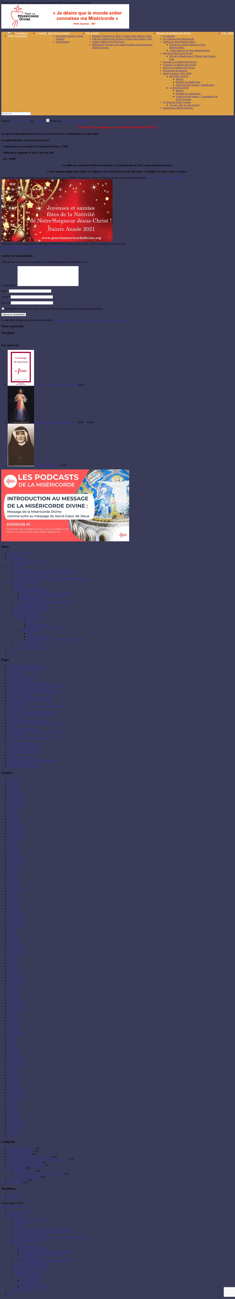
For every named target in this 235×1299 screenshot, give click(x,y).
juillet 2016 (13, 1072)
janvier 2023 (14, 885)
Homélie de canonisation (188, 93)
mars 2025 (13, 819)
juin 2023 (12, 871)
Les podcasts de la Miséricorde (178, 39)
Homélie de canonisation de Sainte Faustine (30, 700)
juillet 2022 (13, 897)
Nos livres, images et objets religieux (32, 561)
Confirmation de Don (18, 680)
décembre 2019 (15, 974)
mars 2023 (13, 879)
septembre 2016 (16, 1066)
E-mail (5, 296)
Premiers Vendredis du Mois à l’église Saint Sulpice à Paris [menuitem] (43, 1228)
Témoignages (62, 41)
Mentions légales (16, 709)
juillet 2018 (13, 1012)
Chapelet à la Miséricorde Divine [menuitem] (30, 1266)
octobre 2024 (14, 833)
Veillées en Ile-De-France (27, 1176)
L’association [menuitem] (14, 1214)
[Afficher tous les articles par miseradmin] (47, 121)
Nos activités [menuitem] (14, 1226)
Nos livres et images (59, 33)
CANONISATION (179, 87)
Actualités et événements (74, 121)
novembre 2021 (16, 920)
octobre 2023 (14, 862)
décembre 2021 (15, 917)
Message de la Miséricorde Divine (174, 33)
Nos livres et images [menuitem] (18, 1217)
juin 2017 (12, 1040)
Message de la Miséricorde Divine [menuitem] (25, 1240)
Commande (13, 674)
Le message (169, 36)
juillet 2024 (13, 839)
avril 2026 (13, 787)
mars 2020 (13, 968)
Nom (4, 291)
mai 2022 (12, 902)
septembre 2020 (16, 954)
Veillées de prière (16, 1168)
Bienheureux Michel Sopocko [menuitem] (29, 1289)
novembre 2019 (16, 977)
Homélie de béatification (188, 82)
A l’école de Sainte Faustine (177, 102)
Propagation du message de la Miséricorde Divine (33, 760)
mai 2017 (12, 1043)
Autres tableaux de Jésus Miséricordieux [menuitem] (40, 1254)
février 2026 (14, 793)
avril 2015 (13, 1109)
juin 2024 (12, 842)
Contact (225, 33)
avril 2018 (13, 1020)
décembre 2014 (15, 1121)
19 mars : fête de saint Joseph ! (184, 105)
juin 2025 (12, 810)
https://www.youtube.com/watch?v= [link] (165, 177)
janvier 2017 (14, 1055)
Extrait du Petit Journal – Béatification (195, 85)
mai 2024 (12, 845)
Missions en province (24, 1171)
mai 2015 (12, 1107)
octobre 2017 (14, 1035)
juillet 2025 (13, 807)
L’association (42, 33)
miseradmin (40, 121)
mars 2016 (13, 1081)
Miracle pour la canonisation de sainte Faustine (31, 714)
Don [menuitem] (10, 1295)
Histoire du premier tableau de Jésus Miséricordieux (46, 593)
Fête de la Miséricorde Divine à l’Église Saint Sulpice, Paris (122, 39)
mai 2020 (12, 963)
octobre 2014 (14, 1127)
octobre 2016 (14, 1063)
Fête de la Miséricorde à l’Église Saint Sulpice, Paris (46, 601)
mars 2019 (13, 994)
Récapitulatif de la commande (23, 729)
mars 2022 (13, 908)
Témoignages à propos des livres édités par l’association (36, 732)
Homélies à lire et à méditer (15, 249)
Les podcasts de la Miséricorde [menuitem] (29, 1246)
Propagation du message (175, 70)
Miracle (179, 79)
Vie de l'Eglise (15, 1182)
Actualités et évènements (21, 34)
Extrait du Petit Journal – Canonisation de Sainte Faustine (56, 639)
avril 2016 (13, 1078)
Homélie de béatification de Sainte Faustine (29, 697)
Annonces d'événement (19, 1153)
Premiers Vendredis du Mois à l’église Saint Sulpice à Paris (122, 36)
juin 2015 (12, 1104)
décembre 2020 (15, 948)
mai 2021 (12, 934)
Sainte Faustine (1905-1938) (177, 73)
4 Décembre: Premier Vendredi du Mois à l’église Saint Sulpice (35, 246)
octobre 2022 (14, 891)
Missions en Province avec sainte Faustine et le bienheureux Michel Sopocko (53, 578)
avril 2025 (13, 816)
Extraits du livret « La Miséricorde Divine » (30, 689)
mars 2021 (13, 940)
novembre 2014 (16, 1124)
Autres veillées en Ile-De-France (108, 41)
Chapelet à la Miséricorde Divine (179, 64)
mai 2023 (12, 874)
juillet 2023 (13, 868)
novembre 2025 (16, 799)
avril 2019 (13, 991)
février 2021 (14, 943)
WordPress (13, 1197)
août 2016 (13, 1069)
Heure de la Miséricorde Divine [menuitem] (30, 1269)
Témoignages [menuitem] (21, 1223)
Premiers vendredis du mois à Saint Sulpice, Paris (39, 1173)
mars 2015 (13, 1112)
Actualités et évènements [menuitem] (20, 1211)
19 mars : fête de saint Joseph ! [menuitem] (35, 1286)
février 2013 (14, 1132)
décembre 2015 (15, 1089)
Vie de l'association (17, 1179)
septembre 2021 (16, 925)
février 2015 (14, 1115)
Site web (5, 302)
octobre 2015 (14, 1095)
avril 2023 (13, 876)
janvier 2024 (14, 856)
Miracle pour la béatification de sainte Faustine (31, 712)
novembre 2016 (16, 1060)
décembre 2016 (15, 1058)
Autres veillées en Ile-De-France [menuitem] (30, 1234)
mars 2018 (13, 1023)
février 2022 (14, 911)
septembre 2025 (16, 805)
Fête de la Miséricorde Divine (178, 53)
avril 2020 (13, 966)
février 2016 (14, 1083)
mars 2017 (13, 1049)
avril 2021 (13, 937)
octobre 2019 (14, 980)
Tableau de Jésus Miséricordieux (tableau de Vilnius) (34, 737)
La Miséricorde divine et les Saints (25, 1162)
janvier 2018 (14, 1029)
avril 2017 (13, 1046)
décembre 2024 (15, 828)
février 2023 (14, 882)
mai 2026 (12, 784)
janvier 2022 (14, 914)
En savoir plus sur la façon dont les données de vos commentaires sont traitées (93, 320)
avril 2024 (13, 848)
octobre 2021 (14, 922)
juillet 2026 (13, 779)
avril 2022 (13, 905)
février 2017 (14, 1052)
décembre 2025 (15, 796)
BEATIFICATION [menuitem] (30, 1277)
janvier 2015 (14, 1118)
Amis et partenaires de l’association (25, 666)
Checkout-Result (16, 671)
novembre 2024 (16, 830)
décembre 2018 (15, 1000)
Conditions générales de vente (23, 677)
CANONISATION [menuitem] (30, 1280)
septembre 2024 (16, 836)
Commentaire (9, 285)
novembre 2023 (16, 859)
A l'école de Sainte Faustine (21, 1148)
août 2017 (13, 1037)
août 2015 (13, 1101)
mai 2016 (12, 1075)
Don (231, 33)
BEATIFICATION (178, 76)
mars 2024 (13, 851)
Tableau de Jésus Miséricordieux (179, 41)
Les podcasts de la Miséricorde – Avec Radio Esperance (36, 706)
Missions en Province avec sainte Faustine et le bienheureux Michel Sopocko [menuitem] (53, 1237)
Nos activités (92, 33)
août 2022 (13, 894)
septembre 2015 (16, 1098)
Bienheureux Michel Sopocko (178, 108)
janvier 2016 (14, 1086)
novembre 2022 (16, 888)
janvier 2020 (14, 971)
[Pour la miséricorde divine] (65, 27)
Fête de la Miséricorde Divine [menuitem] (29, 1257)
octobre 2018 (14, 1006)
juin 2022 (12, 899)
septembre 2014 (16, 1130)
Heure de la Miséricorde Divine (179, 67)
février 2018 (14, 1026)
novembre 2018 (16, 1003)
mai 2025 (12, 813)
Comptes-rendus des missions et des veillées (30, 1156)
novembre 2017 (16, 1032)
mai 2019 (12, 989)
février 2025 (14, 822)
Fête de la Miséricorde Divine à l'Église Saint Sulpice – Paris (38, 1159)
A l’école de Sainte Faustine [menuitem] (28, 1283)
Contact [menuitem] (12, 1292)
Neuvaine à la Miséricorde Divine (180, 62)
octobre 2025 (14, 802)
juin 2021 (12, 931)
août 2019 (13, 986)
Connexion (13, 1195)
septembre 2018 (16, 1009)
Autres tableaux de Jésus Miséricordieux (189, 50)
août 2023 (13, 865)
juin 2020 (12, 960)
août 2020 (13, 957)
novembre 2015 (16, 1092)
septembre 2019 (16, 983)
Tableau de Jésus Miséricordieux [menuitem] (30, 1249)
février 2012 (14, 1135)
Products (12, 726)
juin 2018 (12, 1014)
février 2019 (14, 997)
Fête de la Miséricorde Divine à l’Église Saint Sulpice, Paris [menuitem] (44, 1231)
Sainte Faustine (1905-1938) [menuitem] (28, 1274)
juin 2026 (12, 782)
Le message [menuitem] (20, 1243)
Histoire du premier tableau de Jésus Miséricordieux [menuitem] (46, 1251)
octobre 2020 (14, 951)
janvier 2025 (14, 825)
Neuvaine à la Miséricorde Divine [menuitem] (31, 1263)
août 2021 (13, 928)
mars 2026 (13, 790)
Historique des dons (18, 694)
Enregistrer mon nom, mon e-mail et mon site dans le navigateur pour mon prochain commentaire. (54, 308)
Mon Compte (14, 717)
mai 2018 (12, 1017)
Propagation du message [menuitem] (26, 1272)
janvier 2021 (14, 945)
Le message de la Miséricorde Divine (26, 1165)
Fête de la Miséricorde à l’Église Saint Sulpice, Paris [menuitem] (46, 1260)
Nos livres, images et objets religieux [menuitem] (32, 1220)
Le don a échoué (16, 703)
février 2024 (14, 853)
